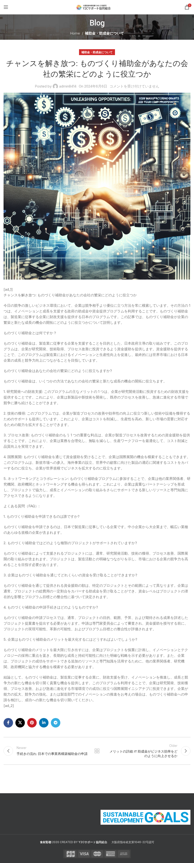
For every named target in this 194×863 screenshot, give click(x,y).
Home (75, 33)
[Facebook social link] (8, 722)
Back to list (97, 751)
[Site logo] (97, 6)
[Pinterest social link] (32, 722)
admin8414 (67, 86)
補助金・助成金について (104, 33)
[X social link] (20, 722)
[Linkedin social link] (43, 722)
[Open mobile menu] (6, 7)
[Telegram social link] (55, 722)
